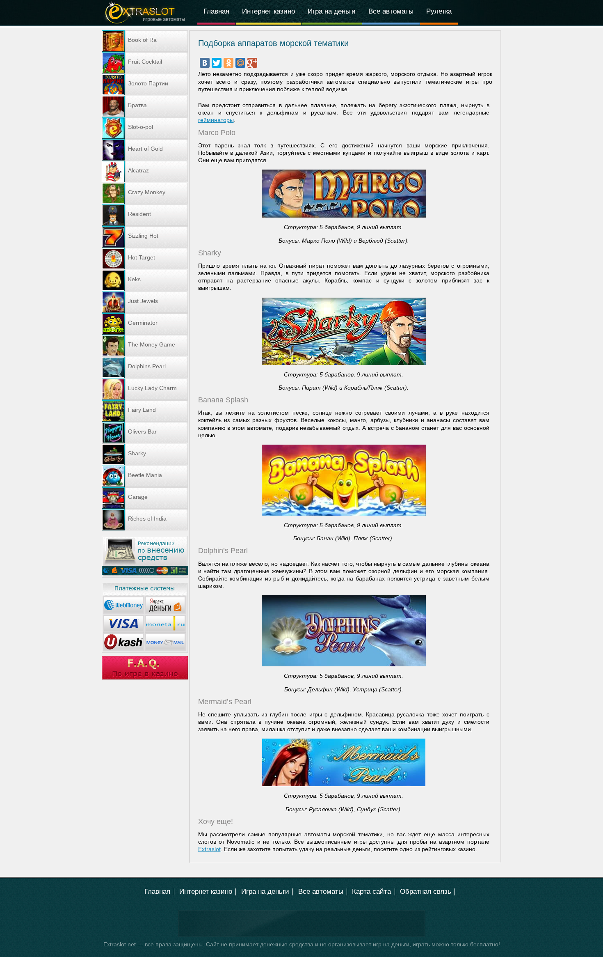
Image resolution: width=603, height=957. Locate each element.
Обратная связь (425, 891)
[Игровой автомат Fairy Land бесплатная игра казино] (145, 411)
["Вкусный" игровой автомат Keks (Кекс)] (145, 280)
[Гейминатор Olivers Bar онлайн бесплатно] (145, 432)
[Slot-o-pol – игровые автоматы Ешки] (145, 128)
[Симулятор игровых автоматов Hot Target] (145, 258)
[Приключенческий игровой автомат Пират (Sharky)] (145, 454)
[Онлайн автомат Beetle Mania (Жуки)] (145, 476)
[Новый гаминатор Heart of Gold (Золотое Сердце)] (145, 150)
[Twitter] (217, 63)
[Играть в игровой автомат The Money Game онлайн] (145, 345)
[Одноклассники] (228, 63)
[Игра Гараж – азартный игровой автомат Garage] (145, 498)
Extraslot (209, 849)
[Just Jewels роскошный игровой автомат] (145, 302)
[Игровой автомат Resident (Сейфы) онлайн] (145, 215)
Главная (216, 11)
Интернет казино (268, 11)
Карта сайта (371, 891)
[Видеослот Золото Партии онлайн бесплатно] (145, 84)
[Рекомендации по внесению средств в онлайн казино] (145, 575)
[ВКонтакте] (205, 63)
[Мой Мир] (240, 63)
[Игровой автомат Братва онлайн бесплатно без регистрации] (145, 106)
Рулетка (439, 11)
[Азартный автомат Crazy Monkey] (145, 193)
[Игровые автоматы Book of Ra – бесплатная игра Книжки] (145, 41)
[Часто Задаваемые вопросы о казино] (145, 677)
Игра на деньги (332, 11)
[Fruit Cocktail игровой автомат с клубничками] (145, 62)
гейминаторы (216, 120)
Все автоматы (390, 11)
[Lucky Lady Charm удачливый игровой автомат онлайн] (145, 389)
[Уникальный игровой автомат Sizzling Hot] (145, 237)
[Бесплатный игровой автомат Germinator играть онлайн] (145, 324)
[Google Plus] (252, 63)
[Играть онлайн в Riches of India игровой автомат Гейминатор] (145, 519)
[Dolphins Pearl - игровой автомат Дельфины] (145, 367)
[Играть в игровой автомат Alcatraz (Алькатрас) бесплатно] (145, 171)
